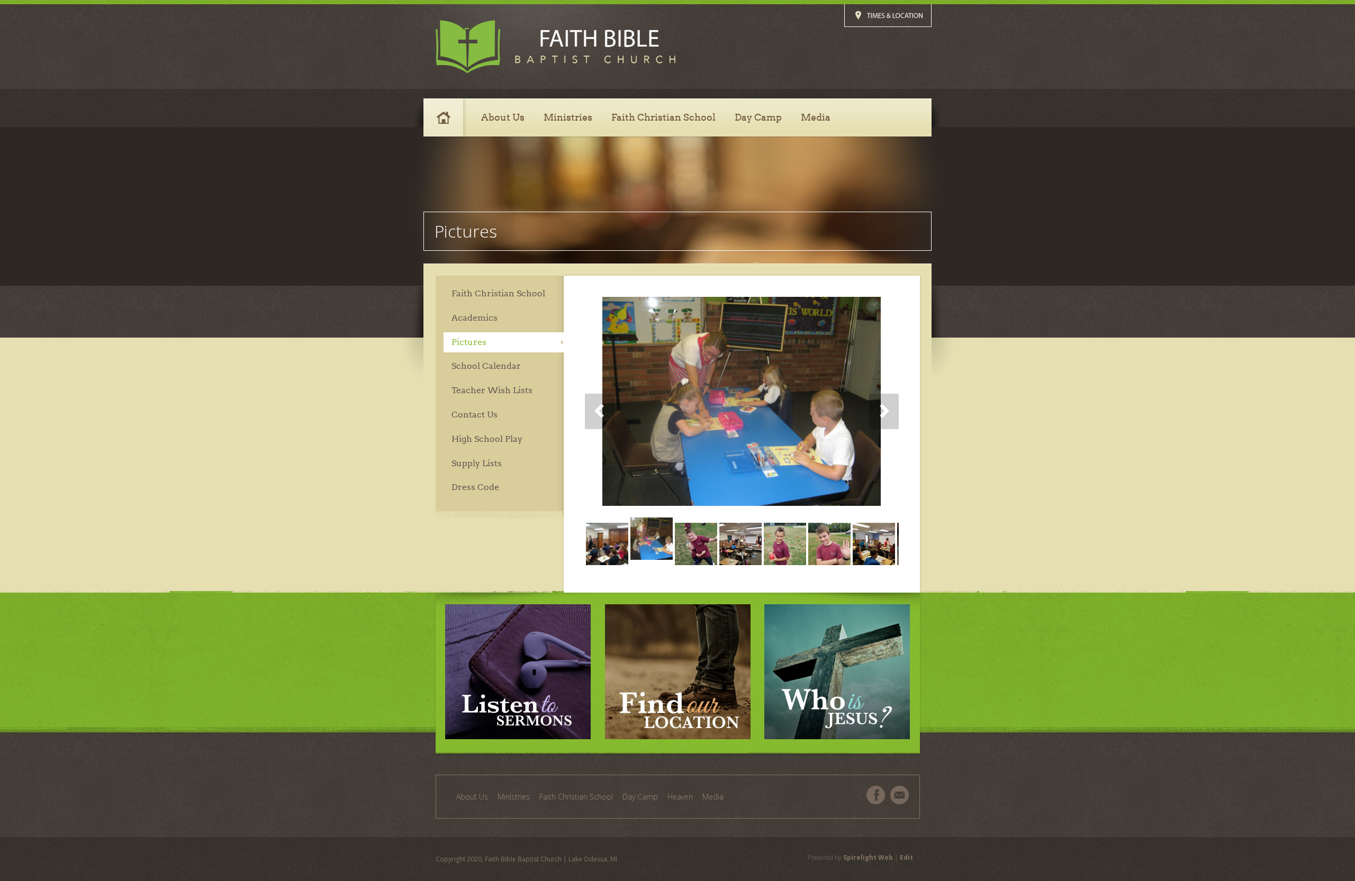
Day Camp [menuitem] (640, 797)
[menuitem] (447, 117)
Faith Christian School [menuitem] (576, 797)
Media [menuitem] (713, 797)
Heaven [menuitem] (680, 797)
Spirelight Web (868, 857)
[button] (742, 404)
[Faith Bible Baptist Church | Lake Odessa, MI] (555, 46)
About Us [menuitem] (472, 797)
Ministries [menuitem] (514, 797)
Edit (906, 857)
